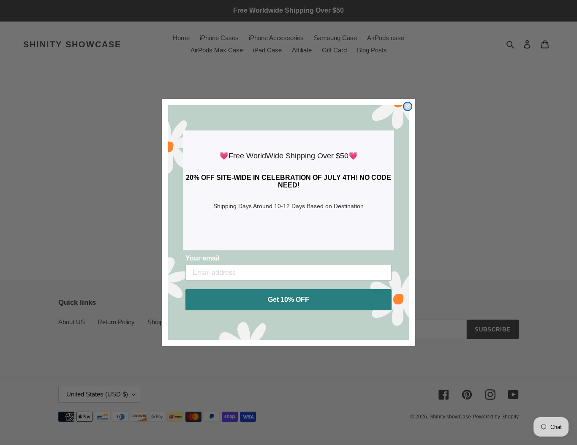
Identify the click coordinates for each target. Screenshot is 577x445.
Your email (202, 258)
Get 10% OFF (288, 299)
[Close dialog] (407, 106)
